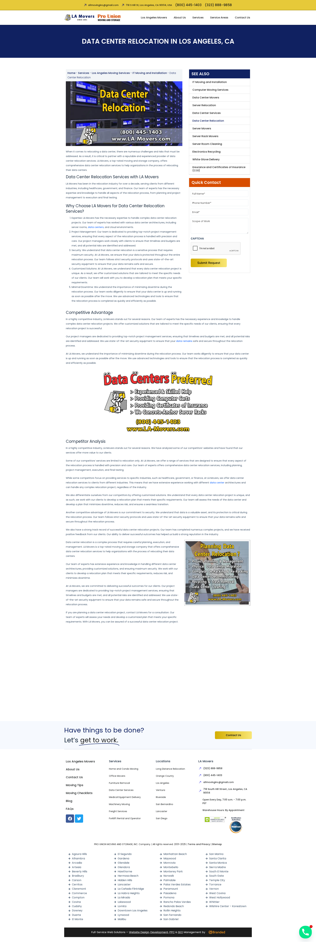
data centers (96, 227)
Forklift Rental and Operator (125, 818)
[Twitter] (79, 818)
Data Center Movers (205, 97)
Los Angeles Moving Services (111, 73)
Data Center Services (206, 113)
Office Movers (117, 776)
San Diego (161, 818)
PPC (172, 932)
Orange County (165, 776)
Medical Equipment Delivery (125, 797)
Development (159, 932)
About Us (180, 17)
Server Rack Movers (205, 136)
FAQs (70, 809)
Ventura (160, 790)
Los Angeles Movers (154, 17)
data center (217, 482)
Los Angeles (162, 783)
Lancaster (161, 811)
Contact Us (242, 17)
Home (71, 73)
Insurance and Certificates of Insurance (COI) (218, 168)
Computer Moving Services (210, 90)
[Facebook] (70, 818)
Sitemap (217, 844)
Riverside (161, 797)
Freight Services (118, 811)
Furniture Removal (119, 783)
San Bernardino (164, 804)
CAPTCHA (197, 238)
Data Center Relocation (208, 121)
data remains (184, 341)
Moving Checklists (79, 793)
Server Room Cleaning (207, 144)
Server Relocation (204, 105)
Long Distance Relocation (170, 768)
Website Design (139, 932)
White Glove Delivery (206, 159)
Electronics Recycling (206, 152)
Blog (69, 801)
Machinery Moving (119, 804)
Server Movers (201, 128)
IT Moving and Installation (149, 73)
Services (198, 17)
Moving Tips (74, 785)
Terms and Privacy (199, 844)
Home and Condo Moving (123, 768)
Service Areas (219, 17)
